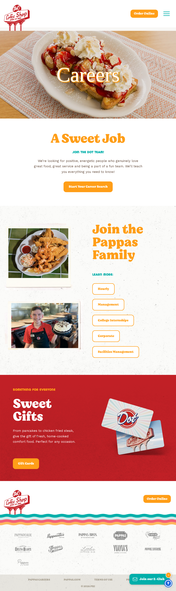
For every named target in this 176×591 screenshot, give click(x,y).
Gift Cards (26, 463)
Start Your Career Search (88, 186)
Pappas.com (72, 579)
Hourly (103, 289)
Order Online (144, 13)
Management (108, 304)
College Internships (113, 320)
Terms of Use (103, 579)
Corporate (106, 336)
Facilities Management (116, 351)
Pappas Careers (39, 579)
